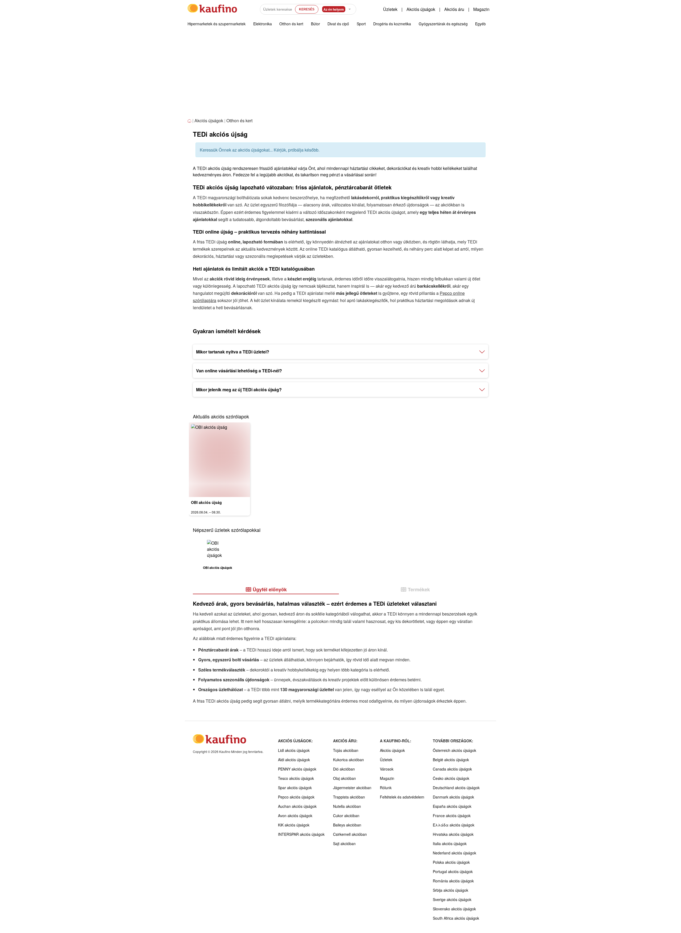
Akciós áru (454, 9)
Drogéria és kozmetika (392, 23)
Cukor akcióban (346, 815)
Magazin (481, 9)
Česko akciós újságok (451, 778)
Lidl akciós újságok (294, 750)
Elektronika (262, 23)
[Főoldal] (190, 121)
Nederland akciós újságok (454, 852)
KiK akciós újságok (293, 825)
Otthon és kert (291, 23)
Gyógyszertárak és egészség (443, 23)
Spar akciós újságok (295, 787)
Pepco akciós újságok (296, 797)
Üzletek (390, 9)
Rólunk (386, 787)
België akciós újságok (451, 759)
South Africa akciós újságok (456, 918)
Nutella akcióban (347, 806)
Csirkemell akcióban (350, 834)
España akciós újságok (452, 806)
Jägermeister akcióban (352, 787)
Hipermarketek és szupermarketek (217, 23)
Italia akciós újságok (450, 843)
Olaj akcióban (344, 778)
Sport (361, 23)
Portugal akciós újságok (453, 871)
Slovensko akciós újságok (454, 908)
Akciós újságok (420, 9)
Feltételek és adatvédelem (402, 797)
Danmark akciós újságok (453, 797)
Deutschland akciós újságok (456, 787)
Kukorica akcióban (348, 759)
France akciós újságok (452, 815)
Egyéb (480, 23)
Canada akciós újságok (452, 769)
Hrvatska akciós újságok (453, 834)
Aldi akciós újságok (294, 759)
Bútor (315, 23)
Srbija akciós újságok (450, 890)
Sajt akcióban (344, 843)
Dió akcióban (344, 769)
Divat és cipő (338, 23)
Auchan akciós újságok (297, 806)
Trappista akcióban (349, 797)
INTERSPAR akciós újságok (301, 834)
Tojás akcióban (345, 750)
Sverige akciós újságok (452, 899)
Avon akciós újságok (295, 815)
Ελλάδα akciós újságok (453, 825)
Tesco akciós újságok (296, 778)
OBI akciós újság (206, 502)
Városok (386, 769)
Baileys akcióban (347, 825)
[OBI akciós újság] (219, 459)
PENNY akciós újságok (297, 769)
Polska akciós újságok (451, 862)
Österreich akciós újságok (454, 750)
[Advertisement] (340, 77)
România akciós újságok (453, 880)
